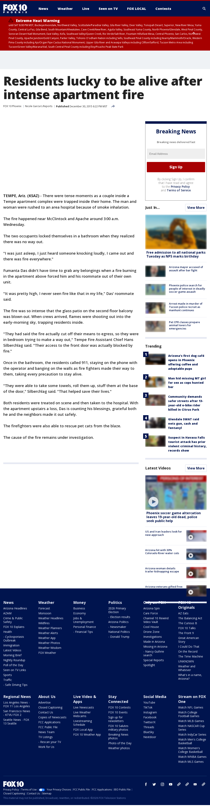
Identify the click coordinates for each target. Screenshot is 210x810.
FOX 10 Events (118, 712)
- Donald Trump (118, 637)
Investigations (152, 637)
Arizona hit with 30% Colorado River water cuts (162, 551)
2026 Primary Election (117, 610)
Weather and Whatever (186, 668)
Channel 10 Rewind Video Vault (156, 620)
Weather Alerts (48, 633)
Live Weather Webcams (82, 714)
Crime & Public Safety (13, 620)
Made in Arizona (154, 642)
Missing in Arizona (155, 646)
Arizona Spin (151, 608)
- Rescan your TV (49, 742)
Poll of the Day (13, 665)
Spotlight (149, 665)
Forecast (44, 608)
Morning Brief (12, 655)
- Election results (119, 617)
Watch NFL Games (190, 707)
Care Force (150, 613)
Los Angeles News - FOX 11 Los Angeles (16, 704)
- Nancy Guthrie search (153, 653)
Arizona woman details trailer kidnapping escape (162, 569)
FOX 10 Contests (119, 707)
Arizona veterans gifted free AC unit (164, 588)
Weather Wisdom (49, 648)
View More (196, 207)
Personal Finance (84, 627)
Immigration (11, 645)
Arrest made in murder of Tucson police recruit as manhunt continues (185, 307)
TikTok (147, 707)
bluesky (187, 784)
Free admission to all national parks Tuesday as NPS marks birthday (175, 254)
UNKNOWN (186, 661)
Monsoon (44, 613)
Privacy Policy (180, 186)
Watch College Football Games (188, 714)
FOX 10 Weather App (87, 734)
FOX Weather (47, 653)
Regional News (17, 696)
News (8, 602)
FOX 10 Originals (186, 605)
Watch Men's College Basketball (192, 741)
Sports (7, 675)
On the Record (187, 651)
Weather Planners (50, 628)
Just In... (152, 207)
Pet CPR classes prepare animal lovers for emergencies (184, 325)
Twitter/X (149, 722)
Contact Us (45, 712)
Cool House (151, 627)
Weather (46, 602)
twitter (154, 784)
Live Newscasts (83, 707)
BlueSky (148, 732)
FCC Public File (48, 727)
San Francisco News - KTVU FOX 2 (16, 713)
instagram (162, 784)
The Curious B (187, 623)
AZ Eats (183, 613)
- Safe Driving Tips (15, 685)
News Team (46, 732)
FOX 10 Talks (187, 628)
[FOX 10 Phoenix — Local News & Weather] (16, 9)
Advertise (44, 702)
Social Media (154, 696)
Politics (115, 602)
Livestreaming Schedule (82, 723)
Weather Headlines (50, 618)
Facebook (149, 717)
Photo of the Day (119, 743)
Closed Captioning (50, 707)
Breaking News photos (118, 736)
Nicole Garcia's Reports (38, 106)
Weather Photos (49, 643)
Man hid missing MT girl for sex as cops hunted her (187, 382)
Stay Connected (118, 699)
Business (79, 608)
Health (7, 632)
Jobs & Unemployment (83, 620)
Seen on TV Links (14, 670)
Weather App (47, 638)
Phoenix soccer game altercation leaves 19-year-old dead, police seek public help (173, 517)
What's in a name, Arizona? (190, 677)
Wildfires (44, 623)
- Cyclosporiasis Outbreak (13, 638)
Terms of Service (179, 190)
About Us (46, 696)
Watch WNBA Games (192, 757)
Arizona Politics (118, 622)
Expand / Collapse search (204, 9)
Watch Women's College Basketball (190, 750)
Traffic (7, 680)
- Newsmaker (117, 627)
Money (79, 602)
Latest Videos (158, 468)
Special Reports (153, 660)
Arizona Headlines (15, 608)
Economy (79, 613)
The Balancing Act (190, 618)
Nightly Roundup (14, 660)
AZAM (7, 613)
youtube (170, 784)
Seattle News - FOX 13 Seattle (16, 721)
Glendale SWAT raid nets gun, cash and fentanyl (183, 423)
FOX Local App (83, 729)
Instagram (150, 712)
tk (179, 784)
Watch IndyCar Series (192, 734)
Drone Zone (151, 632)
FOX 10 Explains (13, 627)
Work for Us (46, 747)
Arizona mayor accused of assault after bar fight (186, 268)
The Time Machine (190, 656)
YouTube (149, 702)
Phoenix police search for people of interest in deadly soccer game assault (187, 288)
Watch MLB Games (191, 721)
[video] (176, 492)
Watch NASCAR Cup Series (191, 727)
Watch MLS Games (191, 762)
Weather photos (119, 748)
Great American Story (188, 640)
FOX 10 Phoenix (12, 106)
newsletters (203, 784)
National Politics (119, 632)
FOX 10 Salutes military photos (118, 727)
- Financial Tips (83, 632)
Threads (148, 727)
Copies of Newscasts (52, 717)
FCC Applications (49, 722)
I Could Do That (188, 646)
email (195, 784)
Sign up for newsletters (116, 719)
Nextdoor (149, 737)
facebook (146, 784)
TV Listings (45, 737)
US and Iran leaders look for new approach (163, 533)
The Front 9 (186, 633)
